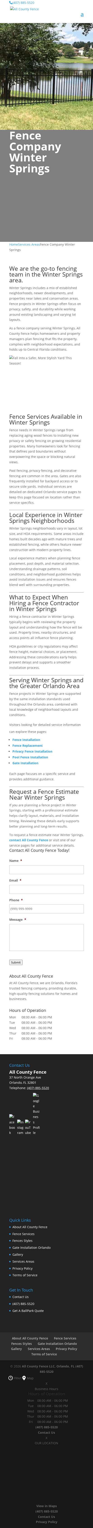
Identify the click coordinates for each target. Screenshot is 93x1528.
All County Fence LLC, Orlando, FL (48, 1366)
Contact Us (20, 1297)
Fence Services (23, 1234)
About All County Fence (29, 1227)
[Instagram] (20, 1127)
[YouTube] (28, 1127)
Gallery (17, 1254)
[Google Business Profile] (36, 1114)
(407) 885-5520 (23, 1304)
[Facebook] (12, 1124)
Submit (16, 962)
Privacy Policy (22, 1268)
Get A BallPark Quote (28, 1311)
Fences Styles (22, 1240)
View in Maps (46, 1506)
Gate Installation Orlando (31, 1247)
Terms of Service (24, 1275)
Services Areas (23, 1261)
